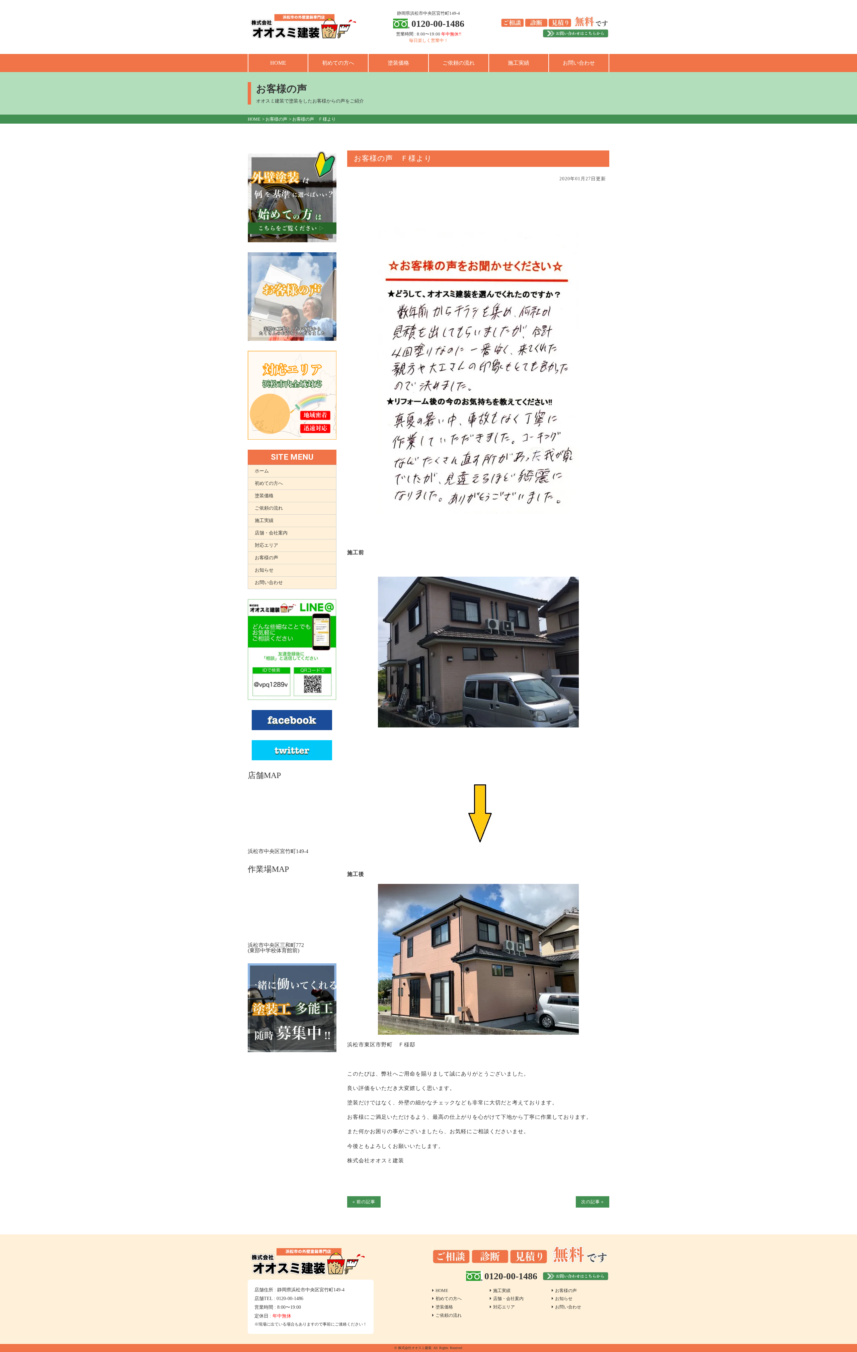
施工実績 (518, 63)
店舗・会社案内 (271, 532)
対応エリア (266, 545)
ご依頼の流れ (459, 63)
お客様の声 (266, 557)
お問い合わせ (579, 63)
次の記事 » (592, 1201)
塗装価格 (398, 63)
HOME (278, 63)
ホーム (262, 470)
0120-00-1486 (437, 23)
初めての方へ (338, 63)
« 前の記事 (364, 1201)
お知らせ (264, 570)
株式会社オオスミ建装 (415, 1348)
